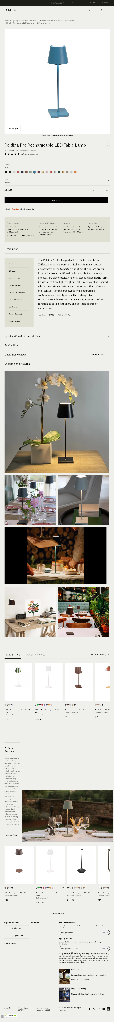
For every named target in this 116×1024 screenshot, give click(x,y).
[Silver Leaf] (54, 172)
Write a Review (33, 154)
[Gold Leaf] (42, 172)
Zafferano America (29, 151)
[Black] (6, 172)
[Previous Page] (102, 131)
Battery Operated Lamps (67, 20)
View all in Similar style (99, 654)
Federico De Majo (13, 151)
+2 (94, 888)
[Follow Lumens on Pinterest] (94, 1009)
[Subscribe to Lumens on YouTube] (103, 1009)
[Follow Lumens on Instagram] (99, 1009)
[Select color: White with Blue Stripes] (12, 705)
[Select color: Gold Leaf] (84, 888)
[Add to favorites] (107, 146)
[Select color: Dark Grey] (47, 705)
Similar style (12, 654)
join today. (102, 975)
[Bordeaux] (38, 172)
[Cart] (101, 10)
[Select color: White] (35, 705)
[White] (14, 172)
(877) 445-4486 (28, 235)
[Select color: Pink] (51, 705)
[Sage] (30, 172)
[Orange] (75, 172)
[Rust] (26, 172)
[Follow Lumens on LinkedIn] (108, 1009)
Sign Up (105, 932)
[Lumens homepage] (10, 10)
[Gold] (63, 172)
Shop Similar (19, 699)
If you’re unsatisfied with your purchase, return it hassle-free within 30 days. (73, 229)
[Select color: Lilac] (44, 705)
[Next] (72, 2)
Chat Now (18, 928)
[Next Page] (106, 131)
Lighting (15, 20)
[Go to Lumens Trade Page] (64, 976)
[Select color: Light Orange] (49, 705)
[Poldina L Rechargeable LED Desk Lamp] (79, 677)
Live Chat (13, 235)
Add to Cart (56, 200)
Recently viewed (35, 654)
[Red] (50, 172)
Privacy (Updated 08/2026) (24, 1009)
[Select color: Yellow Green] (38, 705)
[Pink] (46, 172)
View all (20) (13, 128)
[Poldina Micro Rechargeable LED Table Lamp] (49, 677)
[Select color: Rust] (68, 705)
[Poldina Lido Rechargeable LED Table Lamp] (18, 677)
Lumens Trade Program (99, 3)
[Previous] (41, 2)
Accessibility (8, 1008)
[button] (12, 154)
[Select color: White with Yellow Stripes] (10, 705)
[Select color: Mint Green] (96, 705)
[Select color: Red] (42, 705)
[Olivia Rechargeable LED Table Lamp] (19, 860)
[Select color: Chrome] (75, 888)
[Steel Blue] (22, 172)
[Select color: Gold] (77, 888)
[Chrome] (71, 172)
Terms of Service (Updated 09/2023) (43, 1009)
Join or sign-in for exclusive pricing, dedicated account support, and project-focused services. (49, 230)
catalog (85, 994)
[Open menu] (107, 10)
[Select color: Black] (40, 705)
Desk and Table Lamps (47, 20)
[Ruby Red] (18, 172)
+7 (60, 705)
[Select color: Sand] (72, 705)
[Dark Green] (59, 172)
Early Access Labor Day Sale (57, 2)
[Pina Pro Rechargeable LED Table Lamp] (81, 860)
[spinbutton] (100, 190)
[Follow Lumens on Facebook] (89, 1009)
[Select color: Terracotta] (98, 705)
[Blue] (34, 172)
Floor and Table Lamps (28, 20)
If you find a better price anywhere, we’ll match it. (96, 228)
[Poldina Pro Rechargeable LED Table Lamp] (57, 81)
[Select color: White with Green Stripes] (7, 705)
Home (7, 20)
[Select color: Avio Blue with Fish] (5, 705)
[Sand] (67, 172)
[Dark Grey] (10, 172)
